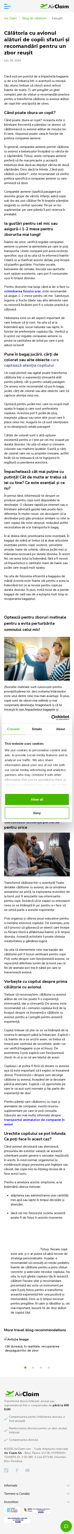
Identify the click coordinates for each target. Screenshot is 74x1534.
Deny (37, 813)
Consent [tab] (13, 729)
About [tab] (60, 729)
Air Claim (10, 18)
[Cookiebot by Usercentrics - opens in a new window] (52, 717)
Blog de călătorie (34, 18)
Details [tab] (37, 729)
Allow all (37, 799)
